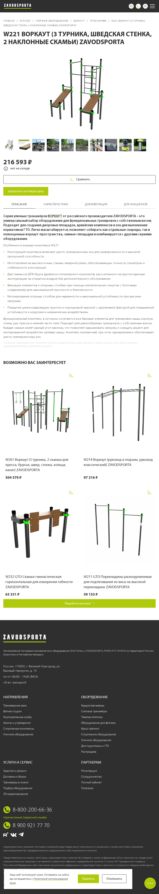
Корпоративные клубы (17, 717)
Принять (88, 879)
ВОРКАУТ (55, 216)
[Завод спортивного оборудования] (17, 6)
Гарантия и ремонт (14, 770)
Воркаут (79, 20)
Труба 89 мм (98, 20)
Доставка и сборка (14, 776)
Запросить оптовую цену (26, 191)
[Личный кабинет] (145, 6)
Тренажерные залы (15, 705)
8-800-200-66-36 (32, 809)
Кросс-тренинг (90, 728)
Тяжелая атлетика (91, 717)
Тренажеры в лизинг (16, 782)
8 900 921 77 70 (31, 825)
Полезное (87, 788)
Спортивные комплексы (18, 728)
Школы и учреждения (17, 722)
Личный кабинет (91, 782)
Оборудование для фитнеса (98, 722)
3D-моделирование (15, 793)
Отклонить (114, 879)
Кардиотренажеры (92, 705)
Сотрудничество (91, 776)
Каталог (25, 20)
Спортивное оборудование (98, 734)
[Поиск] (131, 6)
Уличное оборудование (52, 20)
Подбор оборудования (17, 788)
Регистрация (89, 770)
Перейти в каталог (78, 603)
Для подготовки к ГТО (95, 745)
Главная (9, 20)
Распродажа (88, 751)
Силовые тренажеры (94, 711)
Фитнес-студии (12, 711)
